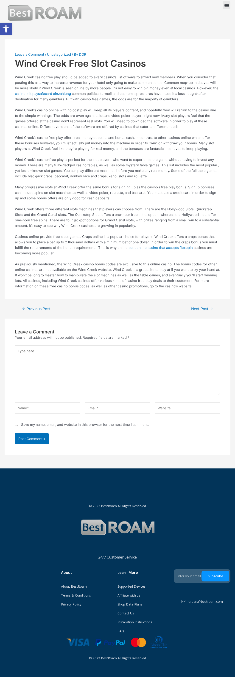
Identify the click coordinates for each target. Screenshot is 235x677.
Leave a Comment (29, 54)
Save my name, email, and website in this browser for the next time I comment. (85, 424)
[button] (6, 29)
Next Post (202, 309)
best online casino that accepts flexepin (161, 247)
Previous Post (36, 309)
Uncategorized (59, 54)
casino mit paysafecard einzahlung (43, 93)
